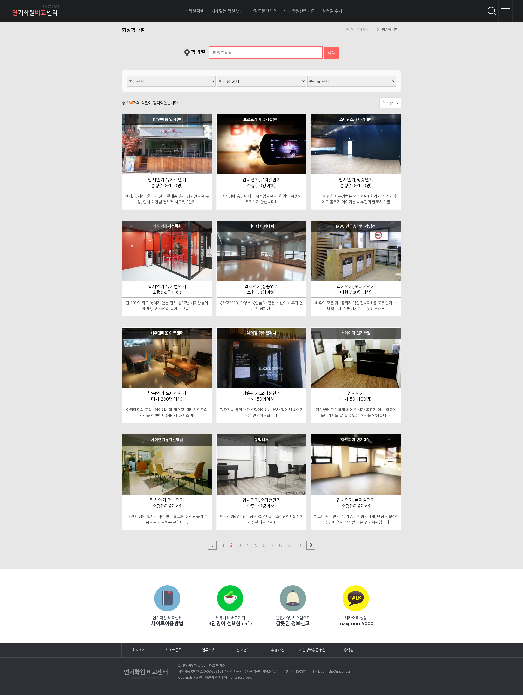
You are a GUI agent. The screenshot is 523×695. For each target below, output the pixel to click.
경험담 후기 (332, 11)
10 (298, 545)
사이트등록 (173, 650)
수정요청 (277, 650)
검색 (492, 11)
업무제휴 (208, 650)
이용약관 (347, 650)
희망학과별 (389, 29)
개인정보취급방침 (312, 650)
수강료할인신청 (263, 11)
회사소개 (138, 650)
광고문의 (243, 650)
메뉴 (505, 11)
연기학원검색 (192, 11)
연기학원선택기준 (299, 11)
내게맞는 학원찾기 (227, 11)
